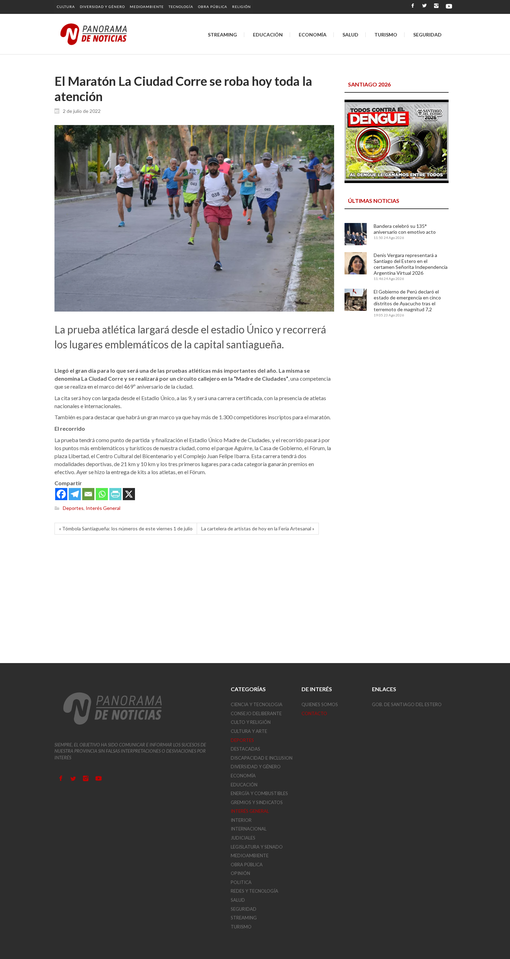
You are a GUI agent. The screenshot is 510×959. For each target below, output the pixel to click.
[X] (129, 494)
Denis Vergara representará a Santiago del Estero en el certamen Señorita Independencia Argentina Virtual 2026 (411, 264)
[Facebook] (61, 494)
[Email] (88, 494)
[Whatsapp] (102, 494)
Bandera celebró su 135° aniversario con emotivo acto (405, 229)
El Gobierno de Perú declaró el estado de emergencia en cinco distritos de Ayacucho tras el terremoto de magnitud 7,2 (407, 300)
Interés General (103, 508)
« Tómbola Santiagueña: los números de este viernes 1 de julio (126, 528)
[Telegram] (75, 494)
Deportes (73, 508)
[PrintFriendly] (115, 494)
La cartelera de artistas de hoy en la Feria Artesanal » (257, 528)
